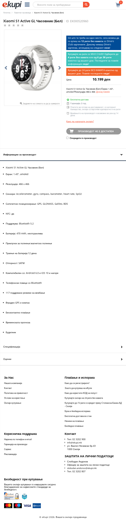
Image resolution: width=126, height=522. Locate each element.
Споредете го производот (82, 138)
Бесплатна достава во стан (78, 416)
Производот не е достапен (96, 131)
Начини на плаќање (74, 421)
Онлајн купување (12, 402)
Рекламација (10, 454)
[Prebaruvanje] (86, 4)
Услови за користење (14, 397)
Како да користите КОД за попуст (81, 393)
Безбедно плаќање (74, 425)
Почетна (6, 12)
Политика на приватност (16, 393)
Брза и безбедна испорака (77, 411)
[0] (118, 3)
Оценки (7, 359)
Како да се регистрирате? (77, 383)
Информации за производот (19, 154)
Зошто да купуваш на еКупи (78, 388)
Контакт (8, 388)
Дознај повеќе (103, 91)
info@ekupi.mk (74, 442)
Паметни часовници (22, 12)
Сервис (7, 449)
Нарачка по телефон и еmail (18, 439)
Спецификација (11, 346)
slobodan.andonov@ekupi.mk (82, 468)
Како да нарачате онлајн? (80, 121)
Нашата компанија (13, 383)
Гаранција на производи (15, 444)
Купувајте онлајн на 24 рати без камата (84, 397)
